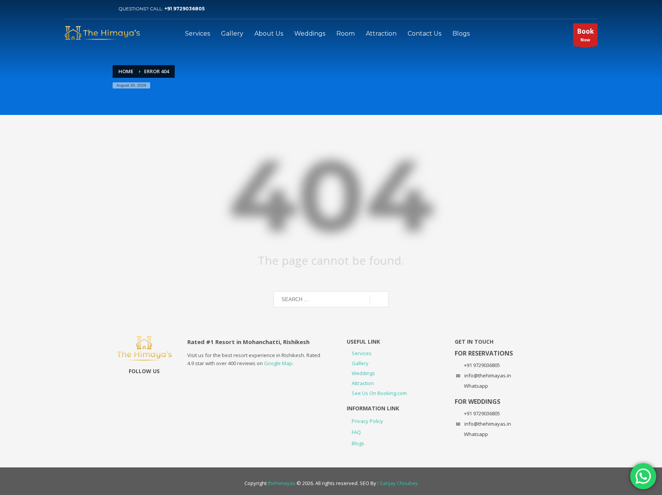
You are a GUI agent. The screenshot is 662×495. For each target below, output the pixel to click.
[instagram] (93, 9)
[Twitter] (70, 9)
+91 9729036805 (184, 8)
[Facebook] (105, 9)
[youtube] (82, 9)
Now (585, 35)
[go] (379, 300)
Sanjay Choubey (399, 483)
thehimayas (281, 483)
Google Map (278, 363)
